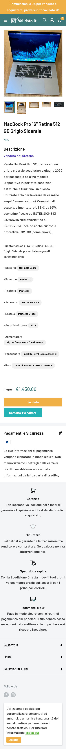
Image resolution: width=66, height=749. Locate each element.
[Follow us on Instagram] (13, 694)
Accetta (13, 739)
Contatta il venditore (22, 413)
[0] (59, 20)
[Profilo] (52, 20)
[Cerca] (45, 20)
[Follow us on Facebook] (6, 694)
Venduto (33, 402)
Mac (6, 139)
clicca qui (32, 732)
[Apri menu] (5, 20)
